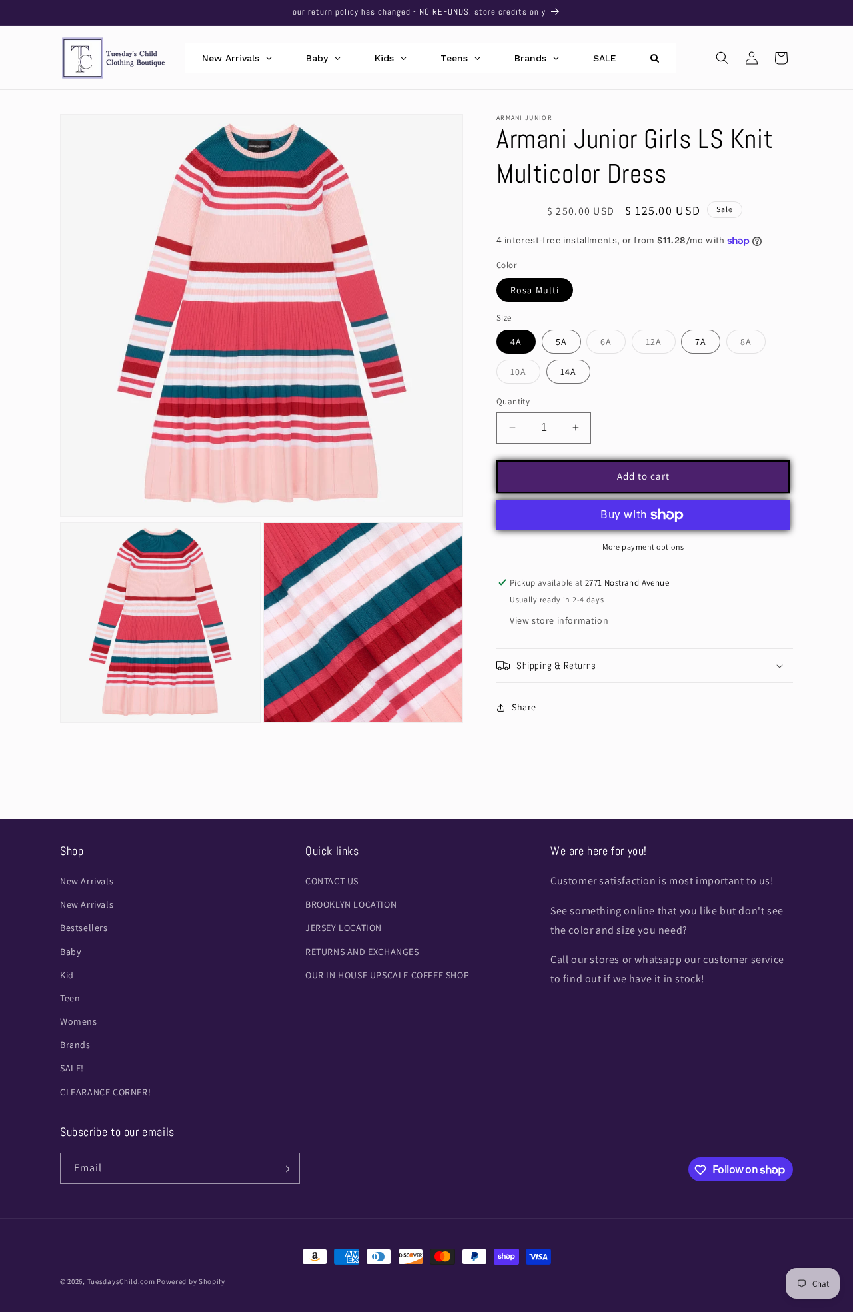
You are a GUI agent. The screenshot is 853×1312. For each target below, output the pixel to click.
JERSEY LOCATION (343, 928)
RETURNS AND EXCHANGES (362, 952)
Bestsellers (84, 928)
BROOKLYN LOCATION (351, 905)
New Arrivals (86, 881)
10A (525, 374)
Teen (70, 998)
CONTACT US (332, 881)
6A (613, 344)
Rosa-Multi (534, 290)
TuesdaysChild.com (121, 1281)
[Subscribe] (284, 1169)
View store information (559, 620)
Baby (70, 952)
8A (753, 344)
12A (661, 344)
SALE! (72, 1069)
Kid (67, 975)
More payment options (643, 547)
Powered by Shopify (191, 1281)
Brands (75, 1045)
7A (700, 342)
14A (568, 372)
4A (516, 342)
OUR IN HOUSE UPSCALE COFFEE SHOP (387, 975)
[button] (722, 58)
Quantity (513, 401)
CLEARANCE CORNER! (105, 1092)
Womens (78, 1021)
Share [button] (524, 707)
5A (561, 342)
